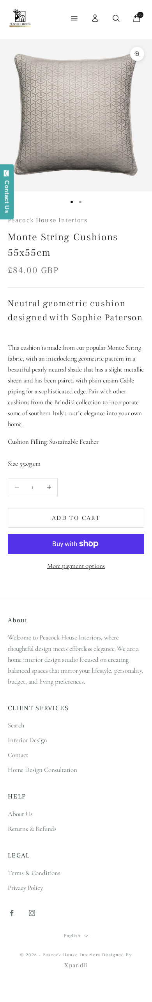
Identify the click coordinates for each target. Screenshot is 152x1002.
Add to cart (76, 518)
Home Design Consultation (42, 770)
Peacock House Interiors (47, 220)
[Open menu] (74, 18)
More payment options (76, 566)
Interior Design (27, 740)
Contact (18, 755)
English (72, 936)
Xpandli (76, 965)
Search (16, 725)
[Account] (95, 18)
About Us (20, 814)
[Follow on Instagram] (32, 913)
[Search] (116, 18)
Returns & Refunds (32, 829)
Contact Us (7, 195)
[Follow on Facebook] (12, 913)
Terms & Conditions (34, 873)
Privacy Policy (25, 888)
